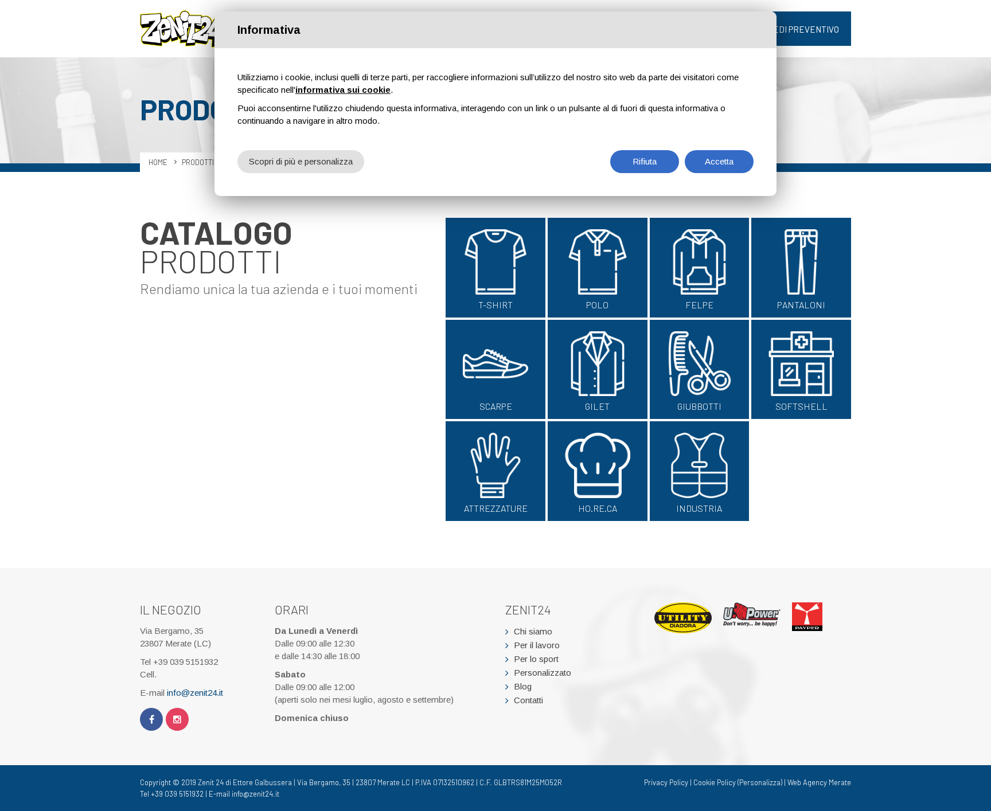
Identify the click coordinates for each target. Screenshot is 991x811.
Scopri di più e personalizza (301, 161)
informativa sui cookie (343, 90)
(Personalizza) (760, 782)
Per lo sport (536, 659)
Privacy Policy (666, 782)
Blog (523, 686)
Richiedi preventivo (795, 29)
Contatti (528, 700)
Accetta (719, 161)
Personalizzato (542, 672)
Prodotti (198, 162)
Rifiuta (645, 161)
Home (158, 162)
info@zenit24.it (195, 693)
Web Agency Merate (819, 782)
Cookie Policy (714, 782)
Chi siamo (533, 631)
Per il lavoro (537, 645)
